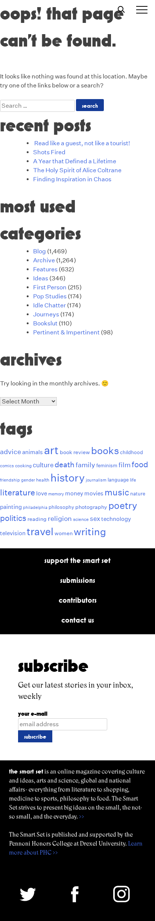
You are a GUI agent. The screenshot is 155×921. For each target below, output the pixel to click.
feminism (106, 465)
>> (81, 816)
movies (93, 493)
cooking (23, 465)
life (133, 480)
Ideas (40, 278)
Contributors (78, 600)
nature (137, 494)
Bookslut (45, 323)
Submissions (77, 580)
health (42, 480)
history (67, 478)
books (105, 450)
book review (75, 452)
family (85, 465)
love (41, 493)
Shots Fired (49, 152)
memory (56, 494)
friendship (10, 480)
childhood (131, 452)
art (51, 450)
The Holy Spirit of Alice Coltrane (77, 170)
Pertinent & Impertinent (66, 332)
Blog (39, 251)
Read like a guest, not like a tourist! (82, 143)
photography (91, 507)
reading (37, 519)
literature (17, 492)
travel (40, 531)
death (64, 464)
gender (28, 480)
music (117, 492)
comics (7, 466)
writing (90, 531)
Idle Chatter (49, 305)
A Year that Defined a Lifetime (74, 161)
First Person (50, 287)
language (118, 480)
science (81, 519)
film (125, 465)
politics (13, 518)
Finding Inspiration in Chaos (72, 179)
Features (45, 269)
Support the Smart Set (77, 560)
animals (32, 452)
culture (43, 465)
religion (60, 518)
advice (10, 452)
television (13, 533)
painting (11, 506)
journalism (96, 480)
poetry (122, 505)
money (74, 493)
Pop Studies (50, 296)
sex (95, 518)
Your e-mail (32, 713)
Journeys (46, 314)
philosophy (61, 507)
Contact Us (77, 620)
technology (116, 518)
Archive (44, 260)
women (64, 533)
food (140, 464)
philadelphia (35, 507)
